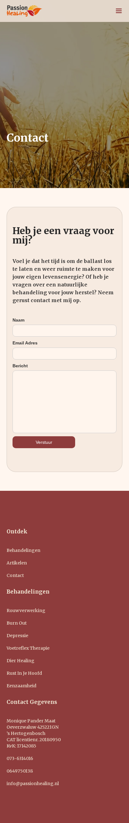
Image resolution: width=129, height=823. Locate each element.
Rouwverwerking (26, 610)
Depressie (17, 635)
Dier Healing (20, 660)
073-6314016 (20, 758)
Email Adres (25, 342)
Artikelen (17, 563)
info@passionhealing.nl (33, 783)
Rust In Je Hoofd (24, 673)
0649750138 (20, 771)
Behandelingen (23, 550)
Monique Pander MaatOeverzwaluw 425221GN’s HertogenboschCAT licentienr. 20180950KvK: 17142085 (34, 733)
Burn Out (17, 623)
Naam (18, 319)
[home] (25, 11)
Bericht (20, 365)
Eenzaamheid (21, 686)
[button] (118, 11)
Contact (15, 575)
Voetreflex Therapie (28, 648)
